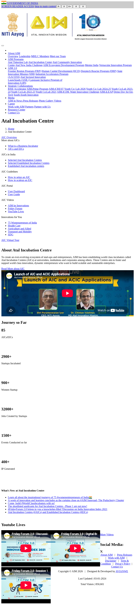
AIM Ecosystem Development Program (63, 65)
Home (11, 128)
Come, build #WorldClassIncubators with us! (31, 503)
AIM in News (15, 100)
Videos (57, 100)
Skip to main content (45, 6)
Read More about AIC (13, 268)
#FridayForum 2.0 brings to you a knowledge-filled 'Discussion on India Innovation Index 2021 (57, 509)
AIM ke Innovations (18, 205)
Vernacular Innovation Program (115, 65)
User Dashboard (16, 191)
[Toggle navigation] (2, 45)
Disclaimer (110, 560)
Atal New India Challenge (29, 65)
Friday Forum (15, 208)
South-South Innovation (26, 94)
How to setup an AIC (19, 177)
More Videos (107, 534)
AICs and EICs (16, 148)
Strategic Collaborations (20, 86)
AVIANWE (122, 571)
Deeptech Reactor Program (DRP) (99, 71)
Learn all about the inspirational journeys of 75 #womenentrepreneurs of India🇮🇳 (50, 497)
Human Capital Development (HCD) (61, 71)
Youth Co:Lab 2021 (46, 91)
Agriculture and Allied (19, 228)
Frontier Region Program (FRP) (24, 71)
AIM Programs (16, 59)
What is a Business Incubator (23, 145)
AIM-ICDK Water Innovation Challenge (78, 91)
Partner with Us (42, 106)
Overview (13, 56)
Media (11, 97)
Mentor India (91, 65)
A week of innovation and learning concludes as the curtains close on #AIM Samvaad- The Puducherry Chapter (66, 500)
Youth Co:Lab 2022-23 (23, 91)
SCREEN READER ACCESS (17, 6)
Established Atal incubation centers (26, 166)
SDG (10, 234)
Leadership (24, 56)
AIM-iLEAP (106, 91)
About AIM (14, 53)
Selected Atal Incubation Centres (25, 160)
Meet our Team (58, 56)
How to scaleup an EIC (20, 180)
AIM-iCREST (56, 88)
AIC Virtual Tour (10, 240)
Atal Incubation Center (40, 62)
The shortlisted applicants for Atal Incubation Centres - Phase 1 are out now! (47, 506)
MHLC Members (40, 56)
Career (11, 103)
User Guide (14, 194)
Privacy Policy (122, 563)
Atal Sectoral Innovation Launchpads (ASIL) (27, 78)
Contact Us (14, 112)
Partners (29, 106)
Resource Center (16, 109)
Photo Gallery (46, 100)
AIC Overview (9, 137)
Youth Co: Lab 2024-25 (98, 88)
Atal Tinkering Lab (18, 62)
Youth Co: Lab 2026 (75, 88)
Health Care (14, 225)
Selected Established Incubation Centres (28, 163)
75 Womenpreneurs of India (22, 222)
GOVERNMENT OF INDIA (22, 3)
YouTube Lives (16, 211)
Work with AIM (16, 106)
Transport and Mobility (20, 231)
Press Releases (30, 100)
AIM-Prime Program (37, 88)
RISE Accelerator (17, 88)
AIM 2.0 (12, 68)
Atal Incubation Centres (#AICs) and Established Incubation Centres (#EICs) (48, 512)
